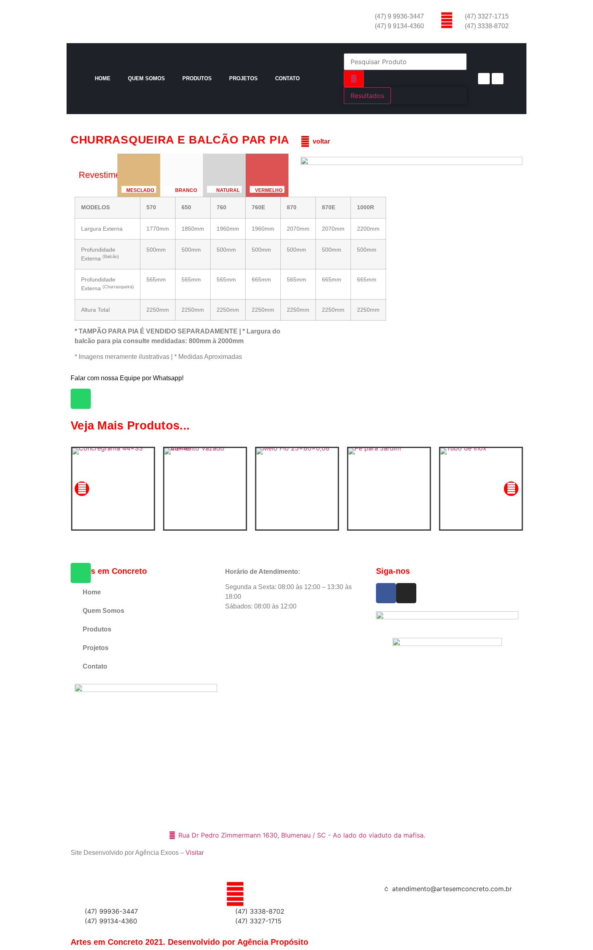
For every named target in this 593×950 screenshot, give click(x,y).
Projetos (243, 78)
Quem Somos (146, 78)
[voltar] (305, 141)
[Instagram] (497, 79)
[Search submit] (354, 78)
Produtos (197, 78)
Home (103, 78)
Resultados (367, 96)
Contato (287, 78)
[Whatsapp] (81, 399)
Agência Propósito (272, 941)
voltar (321, 141)
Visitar (195, 852)
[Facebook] (484, 79)
